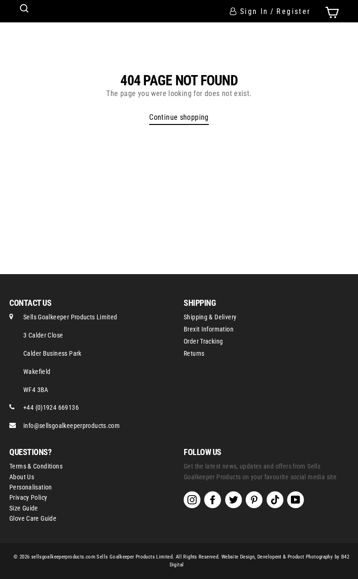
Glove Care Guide (32, 518)
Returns (194, 353)
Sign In (254, 11)
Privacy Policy (28, 497)
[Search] (24, 8)
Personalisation (30, 487)
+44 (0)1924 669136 (51, 407)
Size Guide (23, 508)
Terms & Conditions (35, 466)
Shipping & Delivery (210, 317)
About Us (21, 477)
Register (293, 11)
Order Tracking (203, 341)
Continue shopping (179, 117)
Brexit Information (209, 329)
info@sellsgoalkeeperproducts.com (71, 425)
